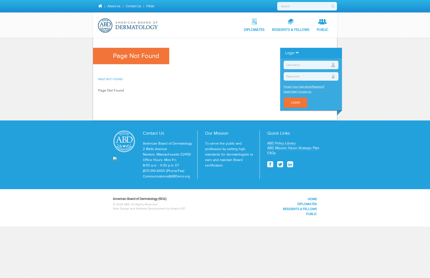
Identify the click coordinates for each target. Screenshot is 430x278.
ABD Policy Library (281, 143)
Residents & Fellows (290, 30)
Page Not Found (110, 79)
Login (295, 102)
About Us (114, 6)
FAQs (150, 6)
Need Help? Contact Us (297, 91)
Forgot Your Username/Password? (304, 86)
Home (312, 199)
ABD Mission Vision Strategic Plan (293, 148)
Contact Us (133, 6)
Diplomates (254, 30)
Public (322, 30)
